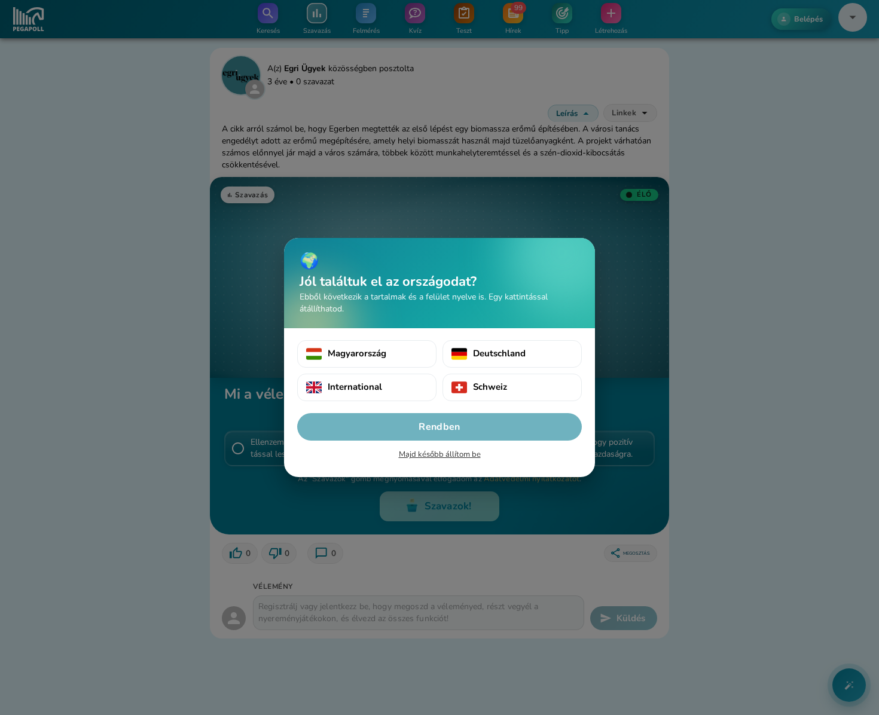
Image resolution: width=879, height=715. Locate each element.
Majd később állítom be (440, 454)
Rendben (439, 426)
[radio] (367, 354)
